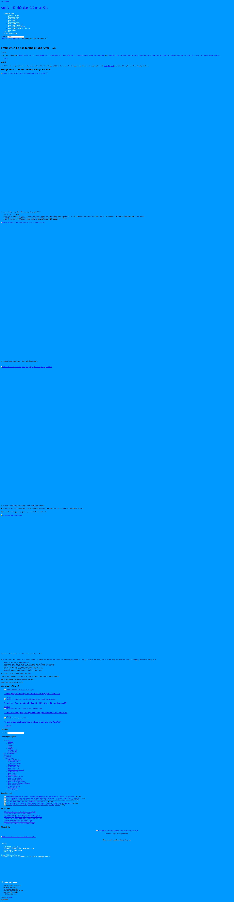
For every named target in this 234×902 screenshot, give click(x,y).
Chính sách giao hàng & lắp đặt (13, 890)
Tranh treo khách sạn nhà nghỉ (17, 27)
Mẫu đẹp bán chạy (13, 15)
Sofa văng (11, 748)
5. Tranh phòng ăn (13, 766)
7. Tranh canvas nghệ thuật (16, 770)
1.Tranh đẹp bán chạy (41, 55)
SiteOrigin (10, 897)
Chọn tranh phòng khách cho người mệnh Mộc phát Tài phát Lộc (23, 817)
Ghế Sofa (7, 740)
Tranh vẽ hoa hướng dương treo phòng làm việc (18, 820)
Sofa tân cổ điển (12, 751)
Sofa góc (10, 747)
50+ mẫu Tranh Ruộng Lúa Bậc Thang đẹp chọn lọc (19, 823)
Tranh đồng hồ (12, 773)
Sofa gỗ (10, 745)
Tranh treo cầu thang (14, 23)
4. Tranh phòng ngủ (67, 55)
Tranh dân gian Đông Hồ (15, 776)
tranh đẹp (196, 55)
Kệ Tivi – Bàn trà (9, 753)
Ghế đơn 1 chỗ (12, 750)
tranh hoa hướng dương (131, 55)
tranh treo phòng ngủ (187, 55)
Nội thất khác (8, 756)
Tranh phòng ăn (12, 20)
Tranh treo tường (9, 13)
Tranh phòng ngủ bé (144, 55)
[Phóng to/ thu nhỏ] (1, 899)
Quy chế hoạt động (9, 887)
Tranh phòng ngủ (13, 18)
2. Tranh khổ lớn (13, 761)
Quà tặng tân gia (88, 55)
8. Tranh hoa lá (78, 55)
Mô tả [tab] (6, 58)
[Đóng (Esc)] (7, 899)
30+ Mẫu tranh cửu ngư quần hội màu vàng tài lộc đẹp (20, 812)
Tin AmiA (7, 31)
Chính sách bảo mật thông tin (12, 886)
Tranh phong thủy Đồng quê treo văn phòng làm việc (19, 822)
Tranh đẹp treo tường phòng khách (210, 55)
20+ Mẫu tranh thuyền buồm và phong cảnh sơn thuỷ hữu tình (22, 815)
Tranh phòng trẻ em (13, 22)
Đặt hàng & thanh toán (11, 889)
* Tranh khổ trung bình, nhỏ (26, 55)
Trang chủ (4, 38)
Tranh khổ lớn (12, 30)
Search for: (4, 36)
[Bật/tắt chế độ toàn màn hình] (3, 899)
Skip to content (5, 1)
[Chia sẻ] (5, 899)
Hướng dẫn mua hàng (10, 33)
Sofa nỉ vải (11, 743)
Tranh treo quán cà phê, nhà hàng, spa (19, 28)
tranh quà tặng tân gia (157, 55)
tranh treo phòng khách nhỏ (172, 55)
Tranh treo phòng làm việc (15, 25)
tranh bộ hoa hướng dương (116, 55)
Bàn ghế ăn (7, 755)
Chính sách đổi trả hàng (11, 892)
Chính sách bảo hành (10, 894)
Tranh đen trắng (12, 775)
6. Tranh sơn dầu (13, 771)
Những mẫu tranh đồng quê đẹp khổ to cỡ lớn (17, 813)
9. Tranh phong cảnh (14, 786)
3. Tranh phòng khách (14, 38)
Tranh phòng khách (13, 17)
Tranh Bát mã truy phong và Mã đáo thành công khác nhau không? (23, 818)
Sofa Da (10, 742)
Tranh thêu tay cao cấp (14, 778)
